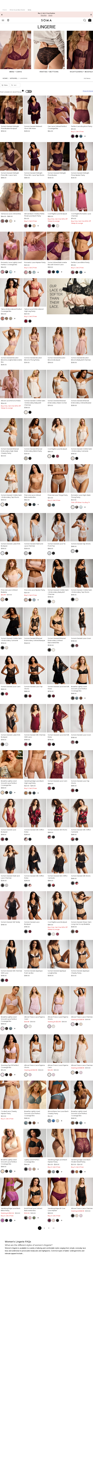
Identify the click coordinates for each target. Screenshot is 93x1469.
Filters (6, 85)
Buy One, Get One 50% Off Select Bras (46, 13)
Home (5, 78)
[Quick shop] (83, 136)
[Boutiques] (8, 20)
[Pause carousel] (91, 14)
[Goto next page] (53, 1220)
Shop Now (44, 15)
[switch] (29, 91)
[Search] (84, 20)
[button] (89, 20)
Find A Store (88, 91)
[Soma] (46, 20)
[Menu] (3, 20)
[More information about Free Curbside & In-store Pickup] (22, 90)
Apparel (14, 78)
